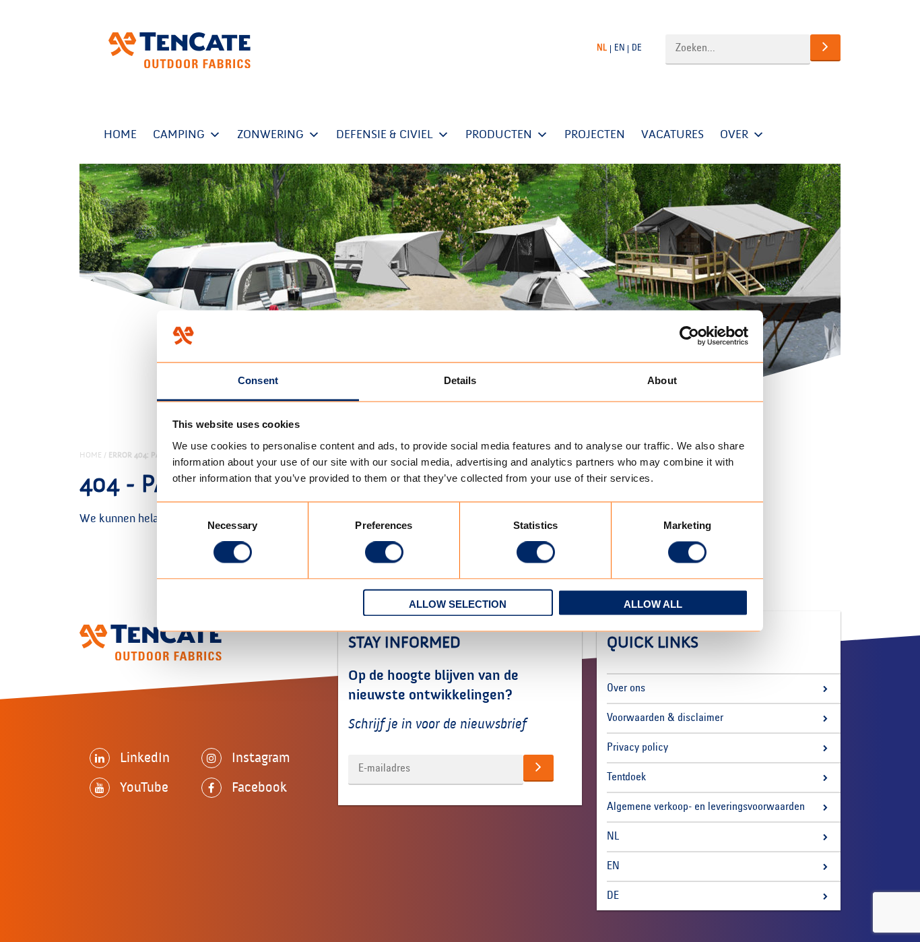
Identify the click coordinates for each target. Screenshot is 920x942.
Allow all (653, 604)
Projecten (594, 134)
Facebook (259, 787)
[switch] (384, 552)
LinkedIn (145, 757)
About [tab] (662, 380)
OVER (734, 134)
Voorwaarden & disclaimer (665, 718)
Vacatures (672, 134)
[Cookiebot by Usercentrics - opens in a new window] (689, 336)
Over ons (626, 688)
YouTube (144, 787)
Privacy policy (637, 748)
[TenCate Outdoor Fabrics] (179, 50)
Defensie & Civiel (384, 134)
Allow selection (457, 604)
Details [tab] (460, 380)
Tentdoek (626, 777)
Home (120, 134)
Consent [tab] (258, 380)
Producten (498, 134)
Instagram (261, 757)
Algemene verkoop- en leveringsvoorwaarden (706, 807)
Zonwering (270, 134)
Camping (179, 134)
